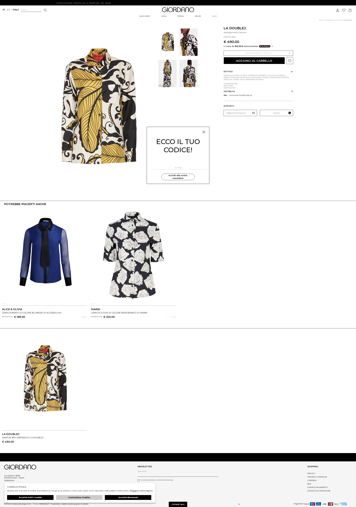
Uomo (164, 16)
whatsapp (276, 113)
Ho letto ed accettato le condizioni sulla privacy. (156, 480)
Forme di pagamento (317, 487)
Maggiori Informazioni (141, 490)
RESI (309, 484)
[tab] (258, 71)
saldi (214, 16)
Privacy (311, 473)
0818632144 (9, 480)
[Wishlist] (344, 10)
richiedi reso (178, 504)
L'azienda (312, 480)
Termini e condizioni (317, 477)
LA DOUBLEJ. (235, 28)
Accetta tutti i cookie (30, 497)
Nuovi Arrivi (144, 16)
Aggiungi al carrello (254, 60)
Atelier (64, 504)
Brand (198, 16)
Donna (181, 16)
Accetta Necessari (128, 497)
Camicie (339, 20)
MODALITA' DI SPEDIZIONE (318, 491)
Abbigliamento (330, 20)
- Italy (15, 9)
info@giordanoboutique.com (236, 113)
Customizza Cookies (79, 497)
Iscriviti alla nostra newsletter (178, 176)
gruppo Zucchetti (81, 504)
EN (8, 9)
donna (321, 20)
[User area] (337, 10)
